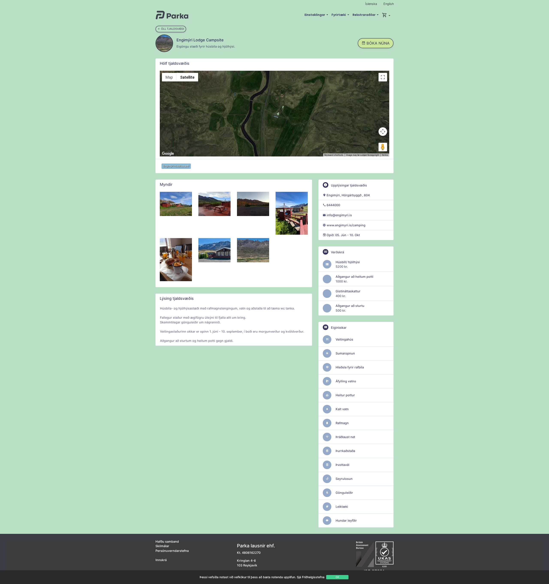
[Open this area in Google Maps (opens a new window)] (168, 153)
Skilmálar (162, 546)
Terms (385, 155)
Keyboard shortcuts (333, 155)
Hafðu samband (167, 541)
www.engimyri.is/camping (346, 225)
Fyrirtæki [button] (339, 15)
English (388, 4)
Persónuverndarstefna (172, 550)
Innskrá (161, 560)
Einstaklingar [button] (315, 15)
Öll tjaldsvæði (172, 28)
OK (337, 577)
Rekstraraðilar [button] (364, 15)
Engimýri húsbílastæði (176, 166)
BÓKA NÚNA (377, 43)
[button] (386, 15)
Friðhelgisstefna (313, 577)
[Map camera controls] (383, 131)
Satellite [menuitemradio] (187, 77)
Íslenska (371, 4)
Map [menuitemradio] (169, 77)
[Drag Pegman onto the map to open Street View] (383, 147)
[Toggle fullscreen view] (383, 77)
